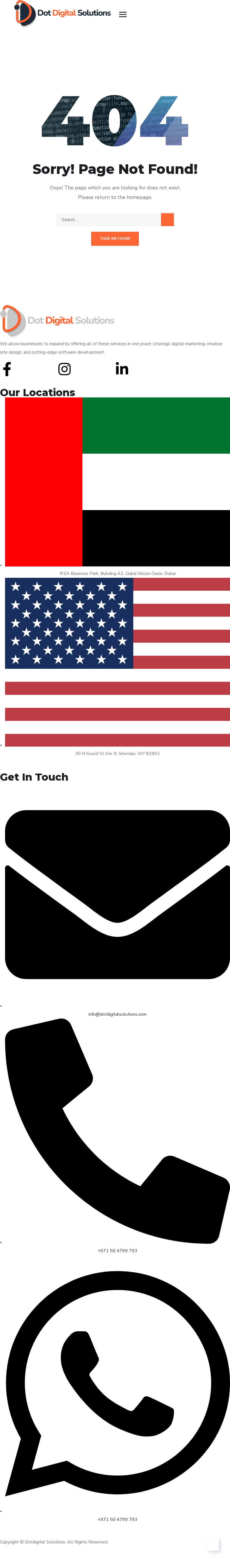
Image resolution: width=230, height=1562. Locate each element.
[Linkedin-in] (122, 369)
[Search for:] (115, 220)
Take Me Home (115, 238)
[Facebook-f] (7, 369)
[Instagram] (65, 369)
